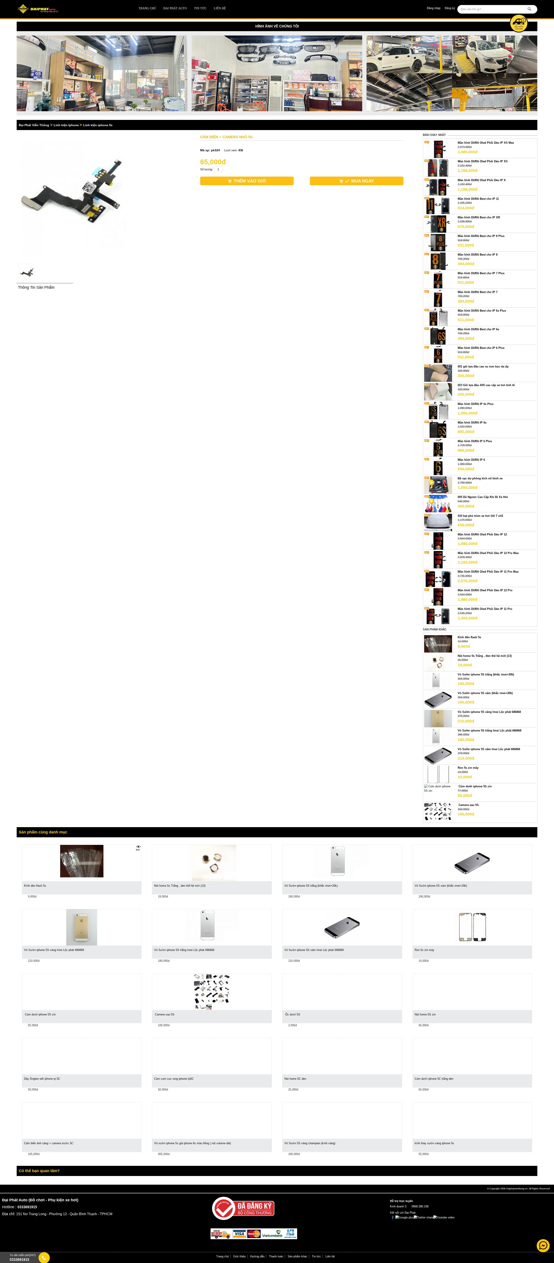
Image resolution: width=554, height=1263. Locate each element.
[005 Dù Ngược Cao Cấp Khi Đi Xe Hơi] (438, 503)
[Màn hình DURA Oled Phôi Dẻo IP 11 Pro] (438, 615)
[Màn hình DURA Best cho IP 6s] (438, 335)
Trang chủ (147, 8)
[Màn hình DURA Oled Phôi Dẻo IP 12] (438, 540)
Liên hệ (220, 8)
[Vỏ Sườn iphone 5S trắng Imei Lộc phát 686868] (438, 736)
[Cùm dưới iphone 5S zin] (438, 788)
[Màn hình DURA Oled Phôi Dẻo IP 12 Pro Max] (438, 559)
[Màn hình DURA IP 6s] (438, 428)
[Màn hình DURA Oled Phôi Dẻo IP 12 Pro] (438, 596)
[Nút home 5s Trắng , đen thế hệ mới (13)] (438, 662)
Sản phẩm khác (297, 1256)
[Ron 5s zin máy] (438, 774)
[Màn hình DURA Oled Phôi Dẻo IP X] (438, 186)
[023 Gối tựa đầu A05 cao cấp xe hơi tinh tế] (438, 391)
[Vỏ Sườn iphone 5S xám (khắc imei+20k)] (438, 699)
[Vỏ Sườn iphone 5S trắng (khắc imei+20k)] (438, 681)
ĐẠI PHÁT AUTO (175, 8)
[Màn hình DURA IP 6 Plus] (438, 447)
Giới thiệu (239, 1256)
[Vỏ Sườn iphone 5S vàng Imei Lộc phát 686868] (438, 718)
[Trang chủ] (69, 9)
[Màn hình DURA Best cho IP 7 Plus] (438, 279)
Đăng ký (450, 8)
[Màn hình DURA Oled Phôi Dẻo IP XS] (438, 167)
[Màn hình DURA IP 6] (438, 466)
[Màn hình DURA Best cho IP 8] (438, 261)
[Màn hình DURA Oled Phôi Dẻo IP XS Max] (438, 149)
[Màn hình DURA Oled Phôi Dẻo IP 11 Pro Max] (438, 578)
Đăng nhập (433, 8)
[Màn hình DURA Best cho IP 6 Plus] (438, 354)
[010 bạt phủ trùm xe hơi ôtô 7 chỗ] (438, 522)
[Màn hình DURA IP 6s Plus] (438, 410)
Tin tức (200, 8)
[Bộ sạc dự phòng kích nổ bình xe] (438, 485)
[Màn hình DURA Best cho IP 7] (438, 298)
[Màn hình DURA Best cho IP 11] (438, 205)
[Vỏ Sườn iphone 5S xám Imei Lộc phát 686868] (438, 755)
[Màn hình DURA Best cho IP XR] (438, 223)
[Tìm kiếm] (529, 9)
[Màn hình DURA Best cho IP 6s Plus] (438, 317)
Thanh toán (276, 1256)
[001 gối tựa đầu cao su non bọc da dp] (438, 373)
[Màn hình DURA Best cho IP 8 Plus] (438, 242)
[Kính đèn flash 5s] (438, 643)
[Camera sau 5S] (438, 811)
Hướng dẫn (257, 1256)
